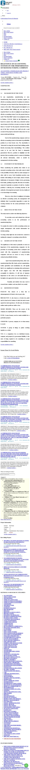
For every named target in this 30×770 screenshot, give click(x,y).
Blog (5, 33)
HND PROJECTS (8, 45)
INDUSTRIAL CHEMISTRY (11, 662)
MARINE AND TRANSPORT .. (12, 678)
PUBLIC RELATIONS (10, 705)
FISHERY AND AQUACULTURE (13, 643)
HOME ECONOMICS (10, 659)
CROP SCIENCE (8, 624)
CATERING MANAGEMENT (12, 619)
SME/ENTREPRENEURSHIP (12, 717)
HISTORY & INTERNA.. (10, 658)
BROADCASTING (9, 613)
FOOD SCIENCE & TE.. (10, 645)
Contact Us (9, 13)
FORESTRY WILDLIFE (10, 647)
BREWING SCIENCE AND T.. (12, 612)
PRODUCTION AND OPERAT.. (12, 698)
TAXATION (7, 724)
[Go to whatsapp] (26, 765)
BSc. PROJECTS (8, 47)
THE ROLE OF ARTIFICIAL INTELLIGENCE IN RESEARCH (13, 762)
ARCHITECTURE (9, 605)
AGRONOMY (7, 604)
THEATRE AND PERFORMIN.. (12, 725)
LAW (5, 672)
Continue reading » (12, 379)
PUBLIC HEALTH (9, 704)
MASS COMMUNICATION (11, 680)
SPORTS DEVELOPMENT (11, 721)
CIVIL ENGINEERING (10, 620)
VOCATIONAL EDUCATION (12, 733)
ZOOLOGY (7, 735)
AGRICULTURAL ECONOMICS (13, 601)
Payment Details (8, 36)
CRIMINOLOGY (8, 623)
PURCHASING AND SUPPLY (12, 707)
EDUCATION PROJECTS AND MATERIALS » (14, 555)
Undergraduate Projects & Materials (9, 18)
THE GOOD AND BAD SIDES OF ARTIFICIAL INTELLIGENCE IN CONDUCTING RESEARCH (13, 756)
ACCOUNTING (8, 595)
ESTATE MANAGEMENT (11, 638)
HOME (5, 42)
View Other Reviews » (6, 519)
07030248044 (5, 7)
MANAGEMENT (8, 676)
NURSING (6, 690)
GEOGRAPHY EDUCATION (12, 651)
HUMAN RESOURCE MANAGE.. (13, 661)
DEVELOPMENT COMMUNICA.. (13, 626)
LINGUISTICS (8, 675)
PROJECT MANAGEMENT (11, 700)
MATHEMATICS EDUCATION (12, 683)
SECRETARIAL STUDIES (11, 714)
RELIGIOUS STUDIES (10, 711)
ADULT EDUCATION (10, 597)
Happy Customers (8, 38)
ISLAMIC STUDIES (9, 669)
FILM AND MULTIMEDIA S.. (12, 640)
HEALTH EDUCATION (10, 655)
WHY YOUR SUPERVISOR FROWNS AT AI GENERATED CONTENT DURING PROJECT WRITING (16, 748)
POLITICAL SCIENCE (10, 697)
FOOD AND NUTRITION (11, 644)
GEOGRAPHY (8, 650)
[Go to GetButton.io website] (26, 768)
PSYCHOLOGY (8, 701)
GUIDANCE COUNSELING (11, 654)
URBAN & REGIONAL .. (10, 731)
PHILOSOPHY (8, 693)
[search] (18, 28)
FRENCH (6, 648)
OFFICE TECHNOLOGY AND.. (12, 691)
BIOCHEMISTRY (9, 609)
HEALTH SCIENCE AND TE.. (12, 657)
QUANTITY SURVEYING (11, 708)
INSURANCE (7, 666)
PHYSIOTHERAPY (9, 696)
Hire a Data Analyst (8, 32)
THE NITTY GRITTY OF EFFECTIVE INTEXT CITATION (14, 759)
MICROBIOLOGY (9, 687)
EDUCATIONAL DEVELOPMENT (13, 633)
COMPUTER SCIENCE (10, 622)
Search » (3, 477)
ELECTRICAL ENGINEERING (12, 634)
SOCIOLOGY (7, 718)
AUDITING (7, 606)
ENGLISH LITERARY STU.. (12, 636)
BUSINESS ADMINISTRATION (12, 616)
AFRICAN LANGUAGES (11, 599)
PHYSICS (6, 694)
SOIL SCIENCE (8, 719)
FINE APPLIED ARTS (10, 641)
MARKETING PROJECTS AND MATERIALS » (14, 572)
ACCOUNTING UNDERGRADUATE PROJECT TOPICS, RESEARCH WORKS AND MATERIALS (15, 72)
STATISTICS (7, 722)
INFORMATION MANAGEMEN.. (13, 665)
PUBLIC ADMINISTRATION (12, 703)
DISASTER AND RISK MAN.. (12, 627)
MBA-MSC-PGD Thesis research (12, 49)
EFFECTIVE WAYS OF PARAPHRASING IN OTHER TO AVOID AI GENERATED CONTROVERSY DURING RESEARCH (16, 752)
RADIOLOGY (7, 710)
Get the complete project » (7, 82)
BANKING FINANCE (10, 608)
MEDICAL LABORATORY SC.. (12, 686)
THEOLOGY (7, 726)
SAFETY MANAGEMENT (11, 712)
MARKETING (8, 679)
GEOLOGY (7, 652)
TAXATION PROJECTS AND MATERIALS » (14, 564)
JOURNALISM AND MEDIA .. (12, 671)
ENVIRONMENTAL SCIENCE (12, 637)
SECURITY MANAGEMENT (12, 715)
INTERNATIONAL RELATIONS (13, 668)
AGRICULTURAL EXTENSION (13, 602)
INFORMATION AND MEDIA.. (12, 664)
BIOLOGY (7, 611)
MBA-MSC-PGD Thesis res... (11, 736)
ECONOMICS (7, 629)
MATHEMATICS (8, 682)
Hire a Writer (7, 31)
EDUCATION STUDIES (10, 631)
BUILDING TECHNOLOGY (11, 615)
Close (9, 24)
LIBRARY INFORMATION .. (12, 673)
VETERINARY (8, 732)
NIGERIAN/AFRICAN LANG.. (12, 689)
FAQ (8, 10)
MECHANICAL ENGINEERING (13, 684)
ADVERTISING (8, 598)
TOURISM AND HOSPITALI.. (12, 728)
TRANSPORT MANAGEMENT (12, 729)
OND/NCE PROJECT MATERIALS (13, 44)
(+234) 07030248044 (12, 358)
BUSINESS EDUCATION (11, 617)
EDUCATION (7, 630)
